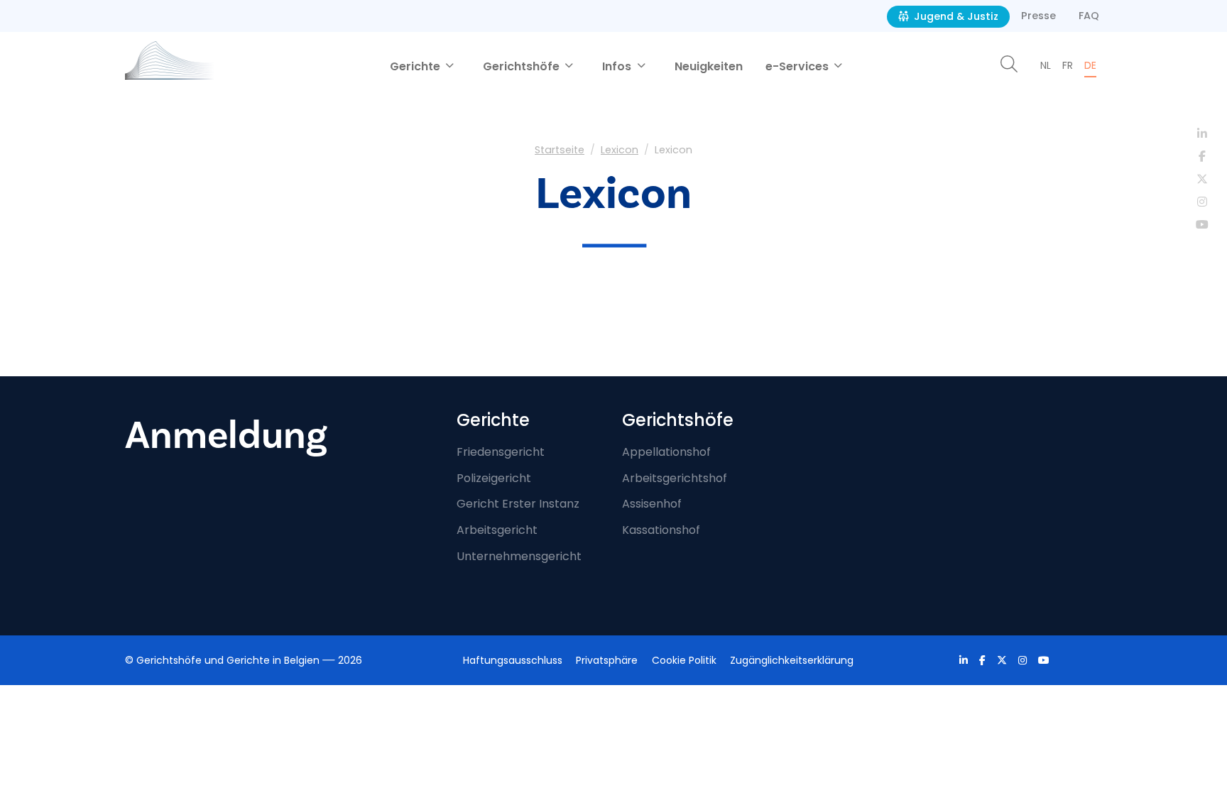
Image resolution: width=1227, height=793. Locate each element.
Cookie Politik (684, 660)
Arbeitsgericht (497, 530)
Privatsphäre (607, 660)
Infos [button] (618, 66)
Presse (1038, 16)
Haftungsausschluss (512, 660)
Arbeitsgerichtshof (674, 478)
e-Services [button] (798, 66)
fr (1067, 65)
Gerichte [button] (416, 66)
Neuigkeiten (709, 66)
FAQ (1089, 16)
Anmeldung (226, 435)
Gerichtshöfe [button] (522, 66)
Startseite (559, 150)
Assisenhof (652, 504)
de (1090, 65)
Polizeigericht (494, 478)
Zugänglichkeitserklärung (792, 660)
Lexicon (619, 150)
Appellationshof (666, 452)
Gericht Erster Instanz (518, 504)
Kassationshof (661, 530)
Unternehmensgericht (519, 556)
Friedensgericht (501, 452)
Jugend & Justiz (954, 16)
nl (1045, 65)
